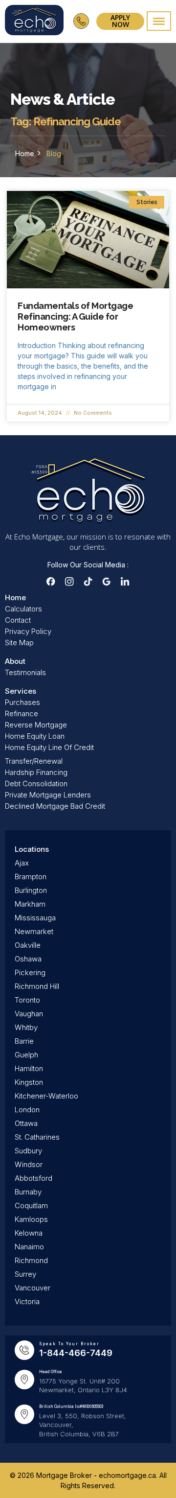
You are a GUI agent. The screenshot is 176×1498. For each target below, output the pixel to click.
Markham (30, 904)
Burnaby (28, 1191)
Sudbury (28, 1150)
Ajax (22, 862)
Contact (18, 620)
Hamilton (29, 1068)
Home (24, 153)
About (15, 661)
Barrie (24, 1041)
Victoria (27, 1301)
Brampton (30, 876)
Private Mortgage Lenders (48, 794)
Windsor (29, 1164)
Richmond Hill (37, 986)
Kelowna (29, 1233)
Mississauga (35, 917)
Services (20, 691)
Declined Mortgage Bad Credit (55, 806)
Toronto (27, 1000)
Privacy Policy (28, 631)
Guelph (26, 1054)
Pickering (30, 972)
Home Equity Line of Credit (49, 747)
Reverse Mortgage (36, 724)
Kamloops (31, 1219)
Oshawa (28, 958)
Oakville (28, 945)
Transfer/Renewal (34, 761)
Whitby (26, 1027)
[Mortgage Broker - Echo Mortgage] (34, 21)
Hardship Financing (36, 772)
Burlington (31, 890)
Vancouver (32, 1287)
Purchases (22, 702)
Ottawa (26, 1123)
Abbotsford (33, 1178)
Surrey (25, 1274)
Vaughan (29, 1013)
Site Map (19, 642)
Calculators (23, 608)
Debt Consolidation (36, 783)
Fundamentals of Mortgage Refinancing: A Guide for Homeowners (75, 316)
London (27, 1109)
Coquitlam (31, 1205)
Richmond (31, 1260)
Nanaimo (29, 1246)
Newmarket (34, 931)
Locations (32, 849)
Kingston (29, 1082)
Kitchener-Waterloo (46, 1095)
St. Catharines (37, 1137)
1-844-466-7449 (75, 1353)
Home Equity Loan (35, 736)
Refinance (21, 713)
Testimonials (25, 672)
